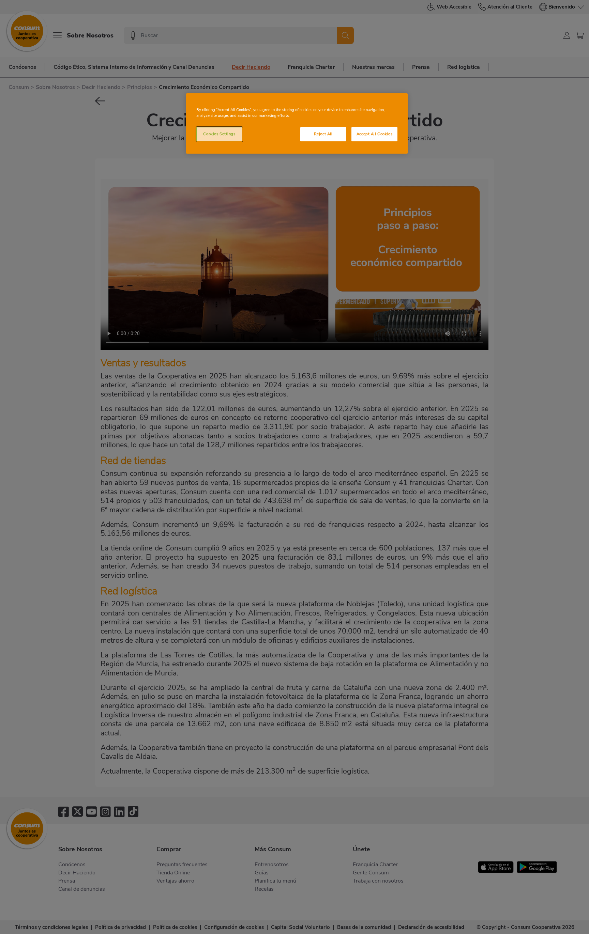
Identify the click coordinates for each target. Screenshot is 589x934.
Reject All (323, 134)
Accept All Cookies (374, 134)
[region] (297, 123)
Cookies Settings (219, 134)
